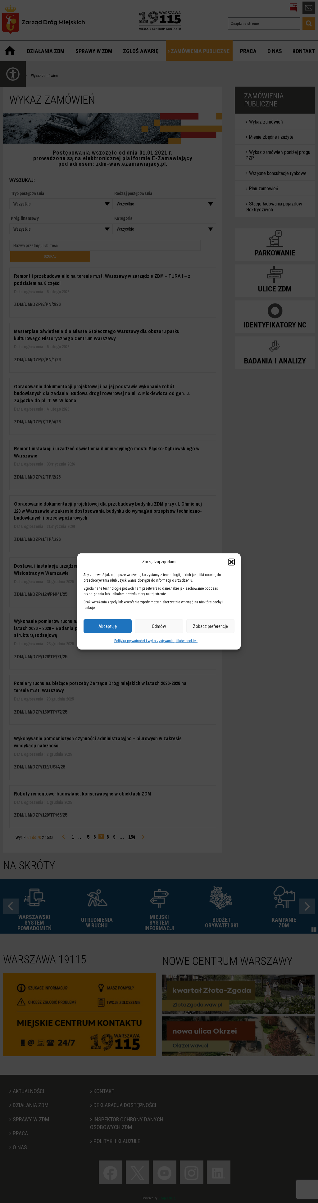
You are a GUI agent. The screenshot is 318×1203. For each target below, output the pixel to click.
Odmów (159, 626)
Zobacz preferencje (210, 626)
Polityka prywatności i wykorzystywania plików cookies (156, 641)
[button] (231, 562)
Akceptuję (107, 626)
